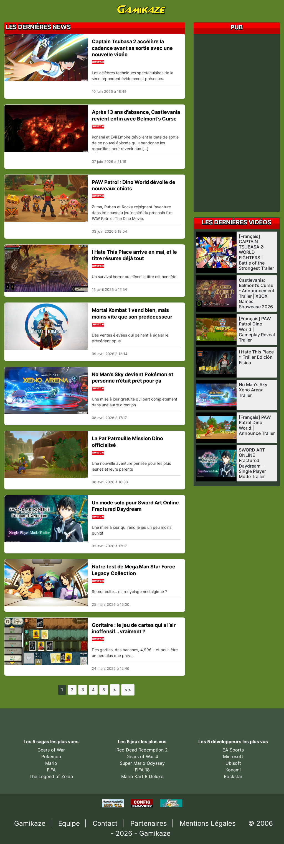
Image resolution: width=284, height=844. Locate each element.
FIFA (51, 770)
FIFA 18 (142, 770)
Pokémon (51, 756)
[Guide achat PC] (142, 803)
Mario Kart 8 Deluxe (142, 776)
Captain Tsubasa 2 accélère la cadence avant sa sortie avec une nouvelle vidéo (132, 48)
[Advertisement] (241, 123)
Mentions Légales (208, 823)
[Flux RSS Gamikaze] (154, 719)
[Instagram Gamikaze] (166, 719)
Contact (105, 823)
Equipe (69, 823)
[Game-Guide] (171, 803)
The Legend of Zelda (51, 776)
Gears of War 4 (142, 756)
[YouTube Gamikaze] (141, 719)
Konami (233, 770)
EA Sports (233, 750)
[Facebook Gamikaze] (116, 719)
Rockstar (233, 776)
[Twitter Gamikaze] (129, 719)
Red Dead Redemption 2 (142, 750)
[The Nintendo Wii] (113, 803)
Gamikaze (29, 823)
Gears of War (51, 750)
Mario (51, 763)
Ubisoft (233, 763)
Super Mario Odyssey (142, 763)
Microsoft (233, 756)
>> (127, 689)
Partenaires (148, 823)
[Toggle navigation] (13, 9)
